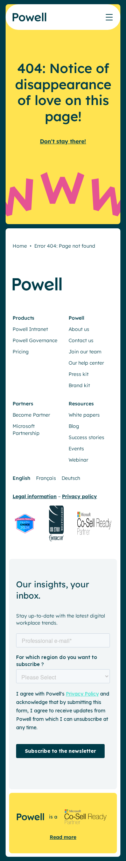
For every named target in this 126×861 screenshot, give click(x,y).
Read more (63, 837)
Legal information (35, 496)
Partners (23, 403)
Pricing (21, 351)
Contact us (81, 340)
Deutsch (71, 478)
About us (79, 329)
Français (46, 478)
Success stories (86, 437)
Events (76, 448)
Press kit (79, 374)
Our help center (86, 363)
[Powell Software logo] (30, 21)
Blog (74, 426)
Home (20, 246)
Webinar (78, 460)
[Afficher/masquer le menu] (109, 17)
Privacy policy (79, 496)
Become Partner (31, 415)
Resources (81, 403)
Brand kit (79, 385)
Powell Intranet (30, 329)
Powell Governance (35, 340)
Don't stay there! (63, 141)
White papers (84, 415)
